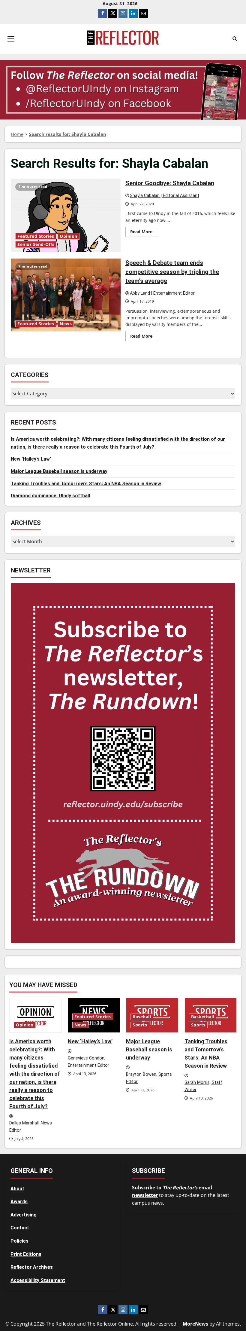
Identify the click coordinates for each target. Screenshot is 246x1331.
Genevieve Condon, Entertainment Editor (88, 1062)
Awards (19, 1201)
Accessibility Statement (37, 1280)
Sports (140, 1025)
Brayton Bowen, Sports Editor (149, 1078)
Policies (19, 1241)
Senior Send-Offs (35, 244)
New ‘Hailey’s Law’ (31, 459)
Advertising (23, 1215)
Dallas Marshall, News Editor (30, 1127)
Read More (143, 232)
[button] (10, 38)
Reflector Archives (31, 1267)
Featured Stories (35, 236)
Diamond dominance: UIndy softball (50, 495)
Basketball (202, 1017)
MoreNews (195, 1323)
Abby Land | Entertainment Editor (162, 293)
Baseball (142, 1017)
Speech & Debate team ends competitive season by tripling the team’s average (66, 295)
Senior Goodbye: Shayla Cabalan (66, 215)
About (17, 1188)
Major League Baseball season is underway (59, 471)
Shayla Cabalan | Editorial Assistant (164, 195)
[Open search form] (234, 38)
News (66, 324)
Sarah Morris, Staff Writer (203, 1086)
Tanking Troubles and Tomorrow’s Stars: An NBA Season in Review (86, 483)
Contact (19, 1228)
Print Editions (25, 1254)
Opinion (68, 236)
